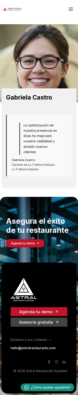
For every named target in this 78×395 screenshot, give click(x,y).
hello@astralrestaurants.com (33, 348)
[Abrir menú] (70, 9)
